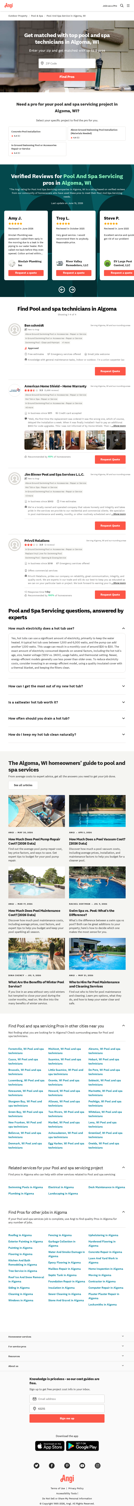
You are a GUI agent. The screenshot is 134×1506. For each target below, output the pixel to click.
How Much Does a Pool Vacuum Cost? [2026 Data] (97, 841)
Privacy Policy (76, 1488)
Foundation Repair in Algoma (66, 1281)
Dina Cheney (16, 975)
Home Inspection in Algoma (105, 1269)
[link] (11, 263)
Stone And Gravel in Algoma (66, 1300)
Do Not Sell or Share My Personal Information (67, 1498)
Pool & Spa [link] (37, 15)
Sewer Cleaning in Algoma (64, 1294)
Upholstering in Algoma (103, 1235)
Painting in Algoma (20, 1248)
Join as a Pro (110, 6)
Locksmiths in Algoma (102, 1304)
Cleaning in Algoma (20, 1294)
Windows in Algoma (20, 1300)
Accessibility (66, 1493)
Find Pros (67, 77)
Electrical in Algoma (61, 1187)
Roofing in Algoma (20, 1235)
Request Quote (110, 371)
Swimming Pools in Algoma (25, 1187)
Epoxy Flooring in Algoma (64, 1262)
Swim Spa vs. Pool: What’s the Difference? (91, 913)
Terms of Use (58, 1488)
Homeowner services (19, 1336)
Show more (119, 425)
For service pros (17, 1346)
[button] (34, 440)
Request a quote (26, 273)
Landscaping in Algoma (63, 1193)
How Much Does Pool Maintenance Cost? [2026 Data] (34, 913)
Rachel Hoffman (79, 904)
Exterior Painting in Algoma (25, 1241)
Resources (14, 1356)
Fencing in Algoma (60, 1235)
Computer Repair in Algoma (105, 1288)
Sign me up (67, 1418)
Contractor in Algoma (102, 1281)
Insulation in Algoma (61, 1288)
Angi (11, 832)
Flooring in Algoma (20, 1254)
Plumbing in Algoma (21, 1193)
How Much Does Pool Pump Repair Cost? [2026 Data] (34, 841)
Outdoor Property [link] (17, 15)
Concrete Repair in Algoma (105, 1252)
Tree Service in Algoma (22, 1271)
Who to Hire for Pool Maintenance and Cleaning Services (94, 984)
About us (13, 1366)
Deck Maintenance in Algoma (106, 1187)
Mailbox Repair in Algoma (64, 1269)
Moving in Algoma (99, 1275)
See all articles (23, 785)
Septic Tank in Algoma (62, 1275)
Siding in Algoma (19, 1288)
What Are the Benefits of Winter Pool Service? (36, 984)
